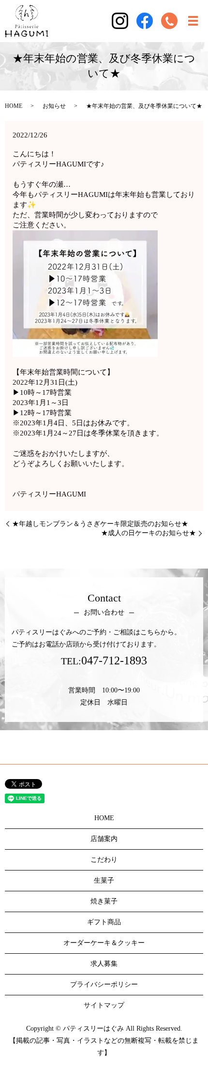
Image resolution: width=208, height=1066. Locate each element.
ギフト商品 (104, 922)
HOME (13, 106)
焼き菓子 (104, 901)
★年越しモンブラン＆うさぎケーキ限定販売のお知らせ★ (100, 523)
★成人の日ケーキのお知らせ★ (148, 533)
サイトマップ (104, 1005)
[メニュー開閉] (193, 21)
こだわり (104, 859)
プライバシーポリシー (104, 984)
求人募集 (104, 963)
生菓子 (104, 880)
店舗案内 (104, 838)
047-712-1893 (114, 660)
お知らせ (54, 106)
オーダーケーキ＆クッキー (104, 942)
